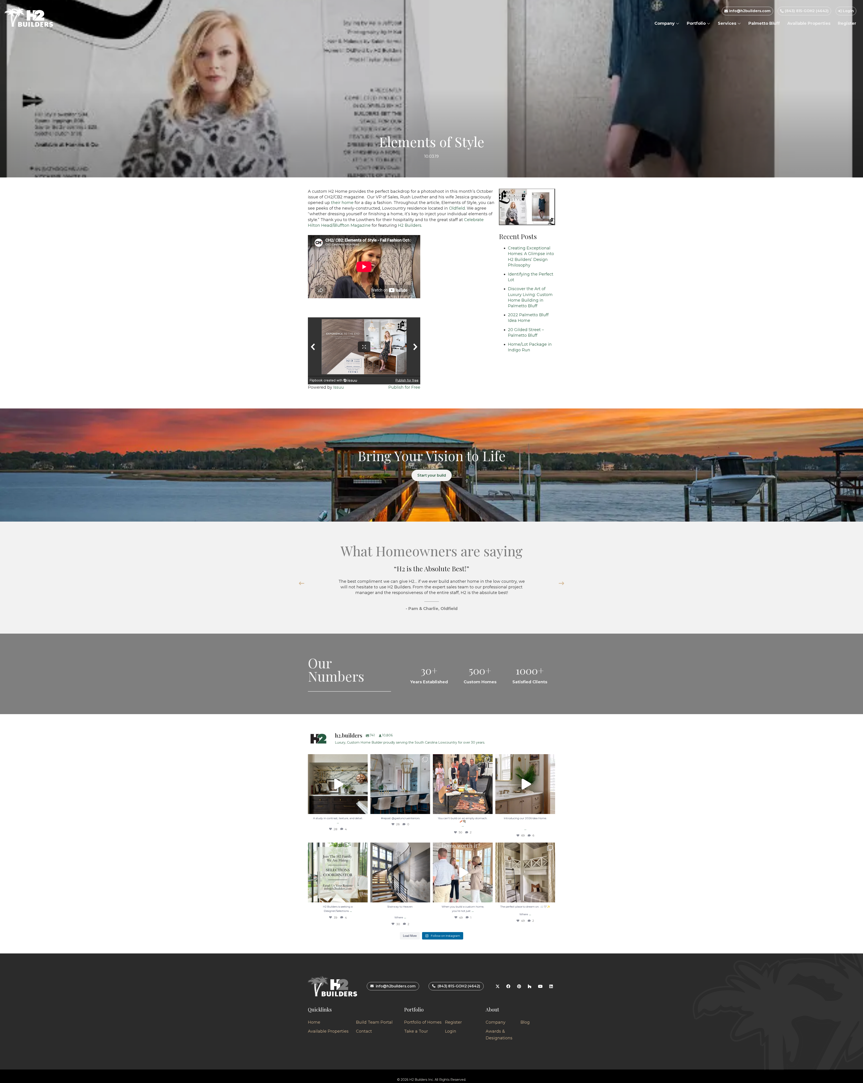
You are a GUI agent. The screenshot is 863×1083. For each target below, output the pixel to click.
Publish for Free (404, 387)
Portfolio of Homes (423, 1022)
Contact (364, 1031)
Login (848, 11)
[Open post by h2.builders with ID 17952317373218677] (525, 784)
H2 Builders (409, 225)
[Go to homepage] (28, 17)
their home (342, 202)
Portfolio (697, 23)
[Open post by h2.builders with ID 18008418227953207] (400, 784)
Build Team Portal (374, 1022)
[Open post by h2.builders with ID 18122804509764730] (463, 872)
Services (727, 23)
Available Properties (808, 23)
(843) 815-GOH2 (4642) (806, 11)
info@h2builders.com (749, 11)
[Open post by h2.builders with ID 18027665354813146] (338, 872)
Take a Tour (416, 1031)
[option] (431, 593)
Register (847, 23)
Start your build (431, 475)
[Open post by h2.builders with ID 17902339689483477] (338, 784)
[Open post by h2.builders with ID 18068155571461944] (525, 872)
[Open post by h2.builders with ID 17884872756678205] (463, 784)
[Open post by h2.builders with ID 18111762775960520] (400, 872)
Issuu (338, 387)
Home (314, 1022)
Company (665, 23)
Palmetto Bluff (764, 23)
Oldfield (457, 208)
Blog (525, 1022)
